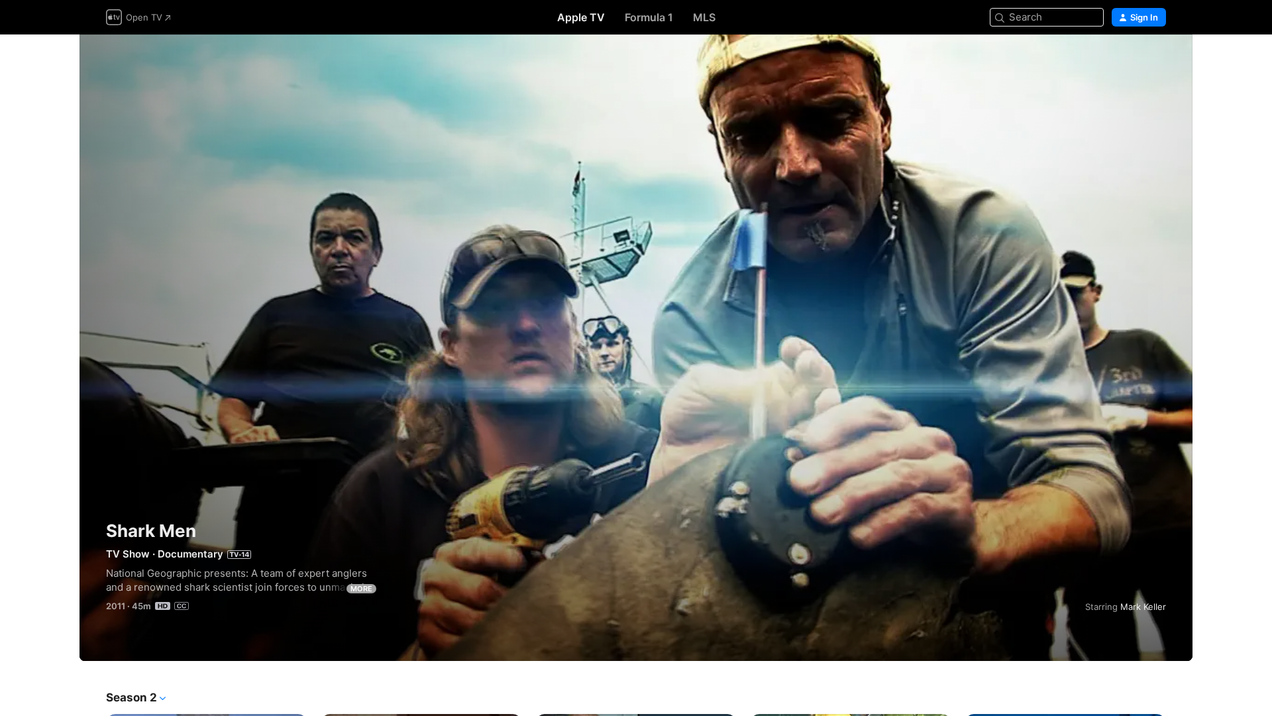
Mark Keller (1143, 606)
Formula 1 (649, 17)
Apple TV (581, 17)
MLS (704, 17)
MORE (361, 588)
